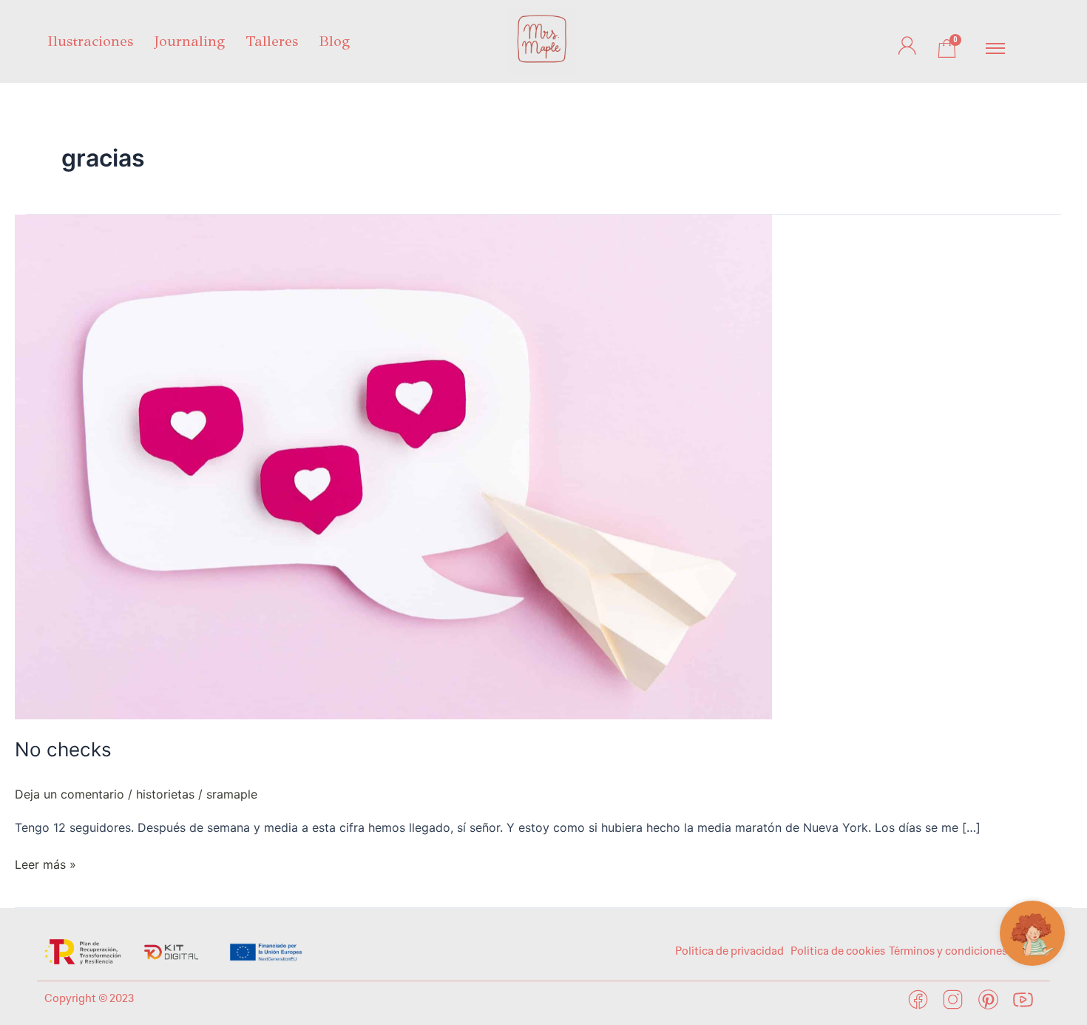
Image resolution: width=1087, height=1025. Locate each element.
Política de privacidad (730, 951)
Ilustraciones (90, 41)
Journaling (189, 41)
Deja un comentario (69, 794)
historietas (165, 794)
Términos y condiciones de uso (966, 951)
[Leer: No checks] (393, 466)
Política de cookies (837, 951)
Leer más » (45, 863)
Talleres (271, 41)
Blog (334, 41)
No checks (63, 749)
